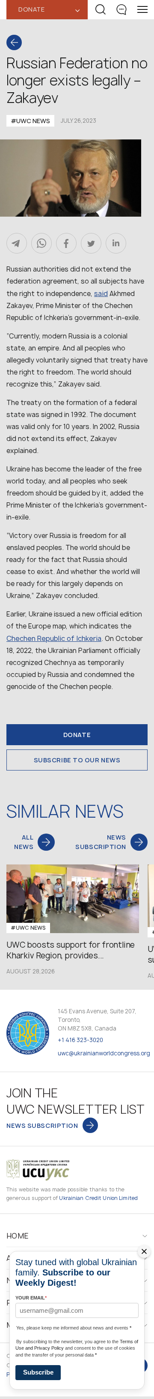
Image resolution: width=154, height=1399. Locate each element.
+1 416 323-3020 (80, 1040)
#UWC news (30, 121)
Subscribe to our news (77, 760)
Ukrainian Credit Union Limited (98, 1198)
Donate (77, 735)
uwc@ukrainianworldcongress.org (104, 1053)
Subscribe (38, 1372)
